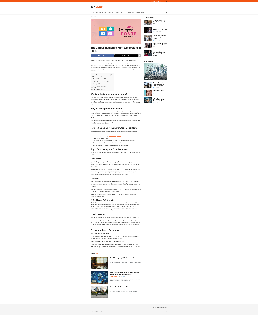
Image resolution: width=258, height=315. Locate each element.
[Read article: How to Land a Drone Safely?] (99, 292)
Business (116, 13)
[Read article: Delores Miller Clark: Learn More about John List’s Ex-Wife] (148, 22)
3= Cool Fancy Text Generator (100, 86)
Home (92, 16)
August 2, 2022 (157, 57)
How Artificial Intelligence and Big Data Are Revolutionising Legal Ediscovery (124, 273)
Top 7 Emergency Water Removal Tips (122, 258)
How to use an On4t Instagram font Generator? (102, 80)
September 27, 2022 (157, 24)
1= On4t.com (97, 83)
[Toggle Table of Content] (111, 75)
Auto (129, 13)
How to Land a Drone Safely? (119, 287)
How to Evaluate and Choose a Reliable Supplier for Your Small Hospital (154, 76)
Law (133, 13)
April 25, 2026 (121, 289)
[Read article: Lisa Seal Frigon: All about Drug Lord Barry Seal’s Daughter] (148, 38)
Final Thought (95, 87)
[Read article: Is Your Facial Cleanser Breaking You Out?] (148, 93)
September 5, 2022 (157, 47)
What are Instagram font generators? (100, 76)
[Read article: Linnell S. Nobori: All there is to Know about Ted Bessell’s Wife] (148, 45)
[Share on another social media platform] (139, 55)
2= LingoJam (97, 84)
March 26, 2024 (157, 93)
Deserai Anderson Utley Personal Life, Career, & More (160, 28)
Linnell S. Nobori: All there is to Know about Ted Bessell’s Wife (160, 45)
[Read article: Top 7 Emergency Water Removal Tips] (99, 263)
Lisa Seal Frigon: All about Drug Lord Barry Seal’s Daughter (159, 37)
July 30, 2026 (120, 260)
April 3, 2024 (156, 87)
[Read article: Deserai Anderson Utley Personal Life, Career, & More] (148, 30)
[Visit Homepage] (97, 7)
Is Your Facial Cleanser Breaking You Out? (158, 91)
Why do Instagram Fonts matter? (99, 78)
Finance (104, 13)
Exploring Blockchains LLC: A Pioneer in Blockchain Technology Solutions (159, 99)
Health (138, 13)
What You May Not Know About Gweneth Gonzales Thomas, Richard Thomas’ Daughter (159, 53)
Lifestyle (110, 13)
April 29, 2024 (156, 102)
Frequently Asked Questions (98, 89)
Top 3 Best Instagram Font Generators (100, 81)
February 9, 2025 (149, 78)
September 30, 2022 (157, 31)
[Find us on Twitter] (166, 1)
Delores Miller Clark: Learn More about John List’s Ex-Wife (159, 22)
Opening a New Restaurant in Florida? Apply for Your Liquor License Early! (160, 84)
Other (142, 13)
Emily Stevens (114, 260)
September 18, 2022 (157, 40)
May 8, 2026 (120, 276)
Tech (95, 16)
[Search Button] (166, 13)
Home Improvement (96, 13)
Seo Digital (124, 13)
